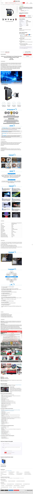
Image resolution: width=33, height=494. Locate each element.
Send (5, 452)
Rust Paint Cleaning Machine (16, 485)
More (1, 488)
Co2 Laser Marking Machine (11, 474)
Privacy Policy (26, 492)
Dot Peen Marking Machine (19, 474)
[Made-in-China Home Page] (16, 1)
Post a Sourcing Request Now (8, 453)
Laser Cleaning (2, 485)
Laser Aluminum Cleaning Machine (8, 485)
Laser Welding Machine (5, 410)
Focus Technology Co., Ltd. (12, 492)
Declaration (23, 492)
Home (1, 4)
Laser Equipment (13, 4)
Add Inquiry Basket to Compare (9, 21)
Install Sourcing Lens (17, 490)
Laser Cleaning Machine (17, 4)
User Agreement (20, 492)
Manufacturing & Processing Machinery (6, 4)
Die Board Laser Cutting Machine (27, 474)
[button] (2, 3)
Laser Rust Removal (23, 485)
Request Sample (29, 17)
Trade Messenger (11, 490)
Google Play (6, 490)
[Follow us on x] (28, 490)
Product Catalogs (10, 470)
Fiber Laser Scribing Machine (3, 474)
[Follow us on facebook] (27, 490)
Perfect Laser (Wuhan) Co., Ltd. (22, 10)
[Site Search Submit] (24, 3)
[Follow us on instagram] (29, 490)
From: (3, 443)
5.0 (26, 52)
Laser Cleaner (22, 4)
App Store (2, 490)
